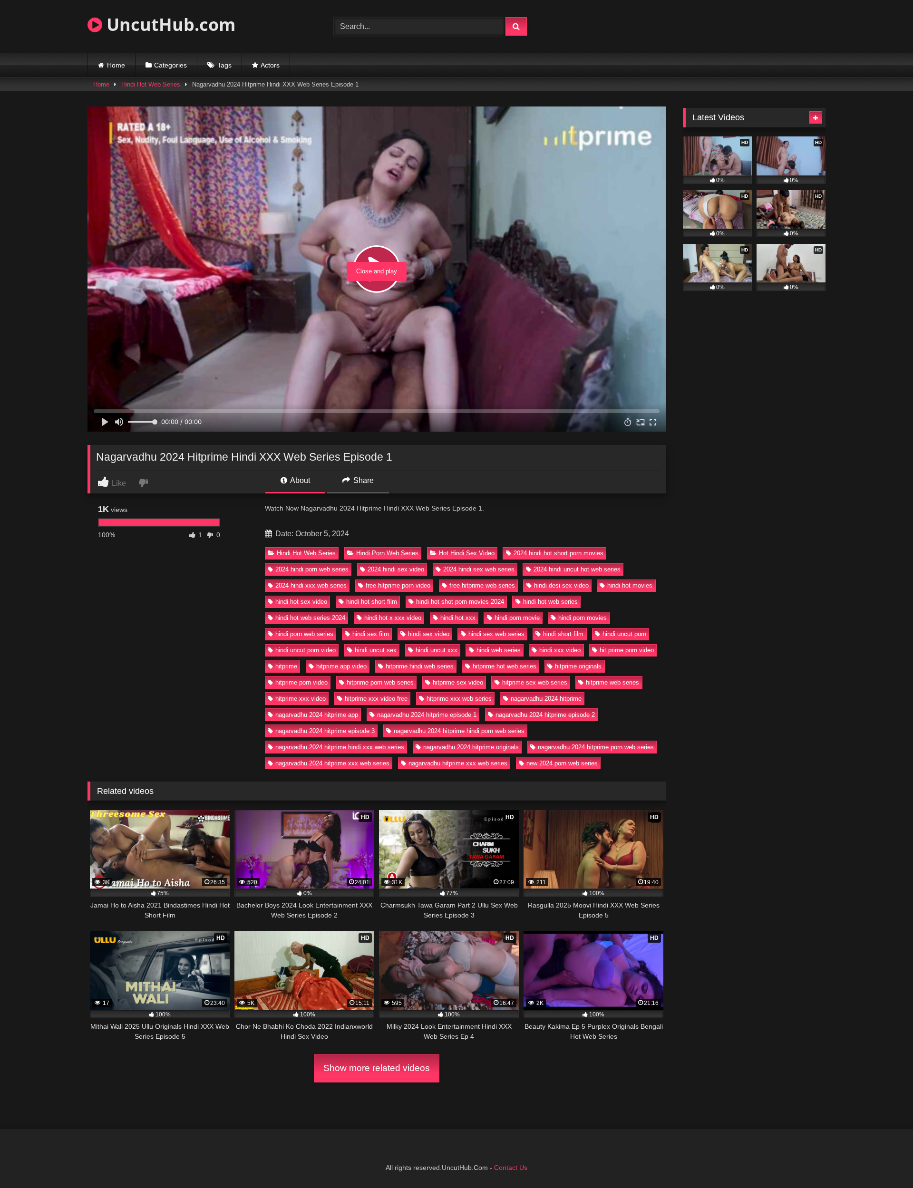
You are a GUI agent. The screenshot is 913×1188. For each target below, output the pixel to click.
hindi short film (563, 633)
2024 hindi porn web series (312, 569)
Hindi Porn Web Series (387, 553)
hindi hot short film (371, 601)
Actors (270, 65)
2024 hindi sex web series (479, 569)
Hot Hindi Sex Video (467, 553)
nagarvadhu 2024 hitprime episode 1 (426, 714)
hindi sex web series (496, 633)
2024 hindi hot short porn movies (558, 553)
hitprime (286, 666)
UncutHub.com (168, 24)
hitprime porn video (301, 682)
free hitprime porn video (398, 585)
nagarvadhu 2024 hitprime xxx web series (332, 763)
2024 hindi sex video (396, 569)
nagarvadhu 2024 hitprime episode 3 (325, 730)
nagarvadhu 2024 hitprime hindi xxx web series (339, 747)
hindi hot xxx (458, 617)
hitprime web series (612, 682)
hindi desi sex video (561, 585)
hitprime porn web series (380, 682)
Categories (170, 65)
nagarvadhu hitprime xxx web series (457, 763)
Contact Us (510, 1167)
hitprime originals (578, 666)
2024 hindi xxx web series (311, 585)
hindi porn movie (517, 617)
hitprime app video (341, 666)
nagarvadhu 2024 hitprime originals (471, 747)
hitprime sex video (458, 682)
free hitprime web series (482, 585)
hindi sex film (370, 633)
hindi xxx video (560, 650)
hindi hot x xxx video (392, 617)
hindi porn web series (304, 633)
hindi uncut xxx (436, 650)
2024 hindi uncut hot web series (577, 569)
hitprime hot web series (504, 666)
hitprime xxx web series (459, 698)
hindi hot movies (629, 585)
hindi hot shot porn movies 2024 (460, 601)
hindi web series (498, 650)
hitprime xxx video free (376, 698)
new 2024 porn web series (562, 763)
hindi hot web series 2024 (310, 617)
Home (116, 65)
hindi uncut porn (624, 633)
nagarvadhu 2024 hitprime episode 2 (545, 714)
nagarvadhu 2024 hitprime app (316, 714)
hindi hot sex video (301, 601)
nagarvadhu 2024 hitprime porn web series (596, 747)
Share (362, 480)
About (299, 480)
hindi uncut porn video (305, 650)
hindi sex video (428, 633)
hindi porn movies (582, 617)
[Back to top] (883, 1159)
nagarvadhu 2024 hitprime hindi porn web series (459, 730)
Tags (224, 65)
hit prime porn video (627, 650)
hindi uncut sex (376, 650)
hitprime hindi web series (420, 666)
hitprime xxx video (300, 698)
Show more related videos (376, 1068)
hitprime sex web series (534, 682)
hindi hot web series (550, 601)
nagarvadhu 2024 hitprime (546, 698)
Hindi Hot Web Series (150, 84)
